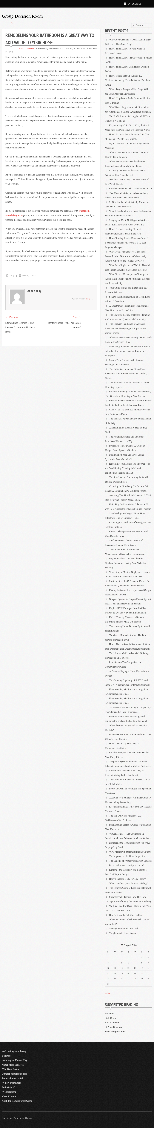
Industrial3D (8, 1087)
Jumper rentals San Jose (14, 1073)
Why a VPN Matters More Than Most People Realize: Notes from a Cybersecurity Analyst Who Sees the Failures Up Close (125, 256)
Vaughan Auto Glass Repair (122, 932)
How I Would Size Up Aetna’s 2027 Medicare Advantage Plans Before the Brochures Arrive (128, 80)
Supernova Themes (23, 1118)
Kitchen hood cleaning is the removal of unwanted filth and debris (20, 327)
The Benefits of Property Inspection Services (130, 860)
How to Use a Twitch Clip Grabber (125, 914)
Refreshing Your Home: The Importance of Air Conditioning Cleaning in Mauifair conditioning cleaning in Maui (127, 468)
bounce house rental (12, 1078)
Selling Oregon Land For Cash (124, 928)
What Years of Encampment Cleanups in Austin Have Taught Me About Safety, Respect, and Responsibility (127, 279)
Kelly (12, 275)
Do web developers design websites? (126, 865)
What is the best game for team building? (128, 883)
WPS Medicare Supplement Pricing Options (130, 851)
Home (21, 48)
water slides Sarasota (13, 1064)
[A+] (11, 51)
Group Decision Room (22, 16)
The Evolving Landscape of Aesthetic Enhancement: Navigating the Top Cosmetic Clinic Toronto (126, 328)
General (31, 48)
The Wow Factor (10, 1069)
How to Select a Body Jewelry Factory (127, 878)
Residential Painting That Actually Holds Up (130, 188)
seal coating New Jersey (14, 1051)
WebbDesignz (9, 1091)
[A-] (7, 51)
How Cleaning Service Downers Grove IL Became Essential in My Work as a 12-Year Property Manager (127, 242)
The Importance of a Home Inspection (127, 856)
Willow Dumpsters (11, 1082)
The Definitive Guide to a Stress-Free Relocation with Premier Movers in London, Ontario (126, 373)
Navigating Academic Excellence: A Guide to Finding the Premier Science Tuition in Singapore (127, 351)
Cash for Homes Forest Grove (17, 1100)
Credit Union (9, 1096)
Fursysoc (6, 1055)
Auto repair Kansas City (14, 1060)
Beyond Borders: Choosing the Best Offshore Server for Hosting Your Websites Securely (125, 563)
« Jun (107, 992)
